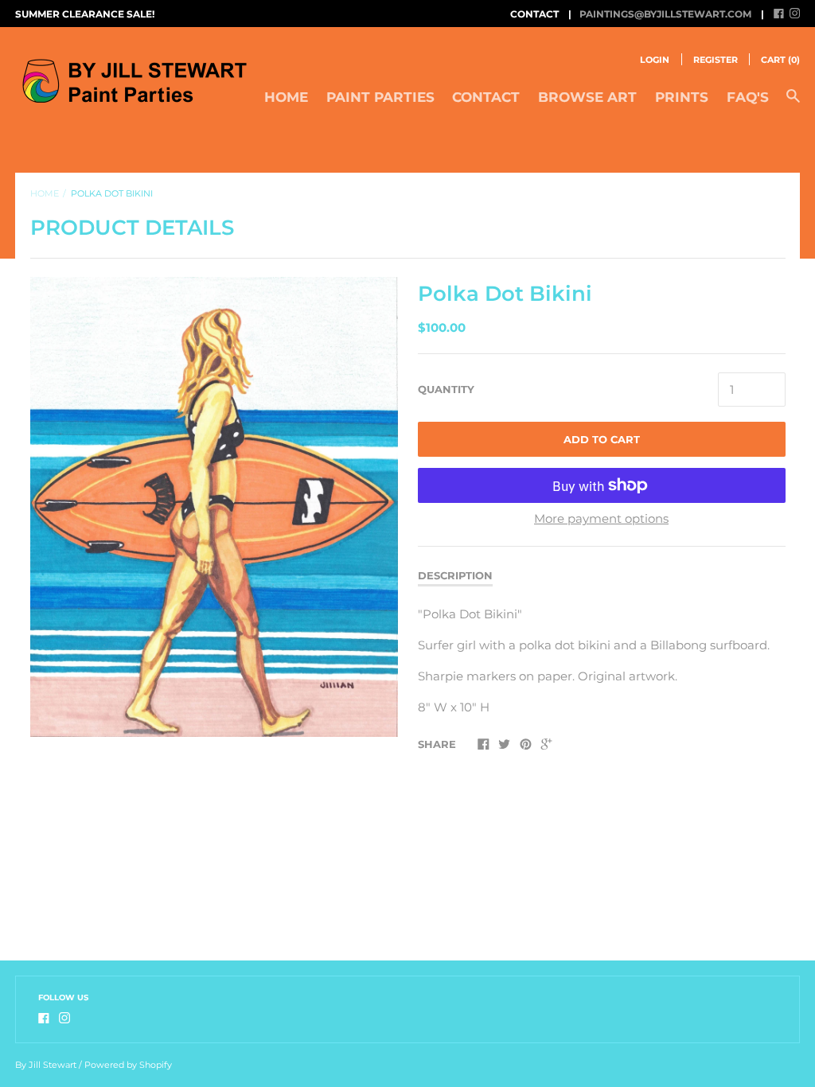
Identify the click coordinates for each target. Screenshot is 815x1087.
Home (286, 97)
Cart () (780, 59)
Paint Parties (380, 97)
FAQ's (748, 97)
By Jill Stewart (45, 1064)
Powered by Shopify (128, 1064)
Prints (681, 97)
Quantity (446, 389)
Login (654, 59)
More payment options (601, 518)
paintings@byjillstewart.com (665, 14)
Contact (486, 97)
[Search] (793, 103)
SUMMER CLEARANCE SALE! (84, 14)
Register (715, 59)
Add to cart (601, 439)
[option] (214, 507)
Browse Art (587, 97)
